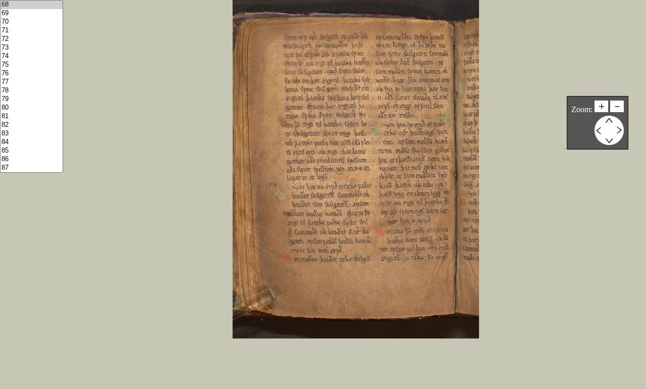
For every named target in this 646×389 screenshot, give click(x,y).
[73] (32, 47)
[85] (32, 151)
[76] (32, 73)
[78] (32, 90)
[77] (32, 82)
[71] (32, 30)
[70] (32, 22)
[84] (32, 142)
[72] (32, 39)
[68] (32, 5)
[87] (32, 168)
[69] (32, 13)
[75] (32, 65)
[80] (32, 108)
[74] (32, 56)
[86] (32, 159)
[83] (32, 133)
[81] (32, 116)
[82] (32, 125)
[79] (32, 99)
